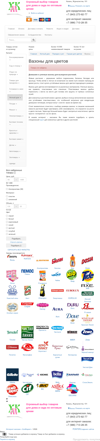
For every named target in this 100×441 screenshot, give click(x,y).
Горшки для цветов (74, 53)
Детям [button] (12, 145)
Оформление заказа (16, 34)
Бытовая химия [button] (15, 139)
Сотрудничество (34, 34)
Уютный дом (45, 53)
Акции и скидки (63, 28)
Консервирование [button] (16, 57)
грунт (42, 119)
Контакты (48, 34)
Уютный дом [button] (14, 97)
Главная (33, 53)
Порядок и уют (58, 53)
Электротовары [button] (15, 115)
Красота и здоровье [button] (13, 131)
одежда (12, 163)
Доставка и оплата (35, 28)
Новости (49, 28)
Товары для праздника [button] (14, 81)
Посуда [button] (12, 103)
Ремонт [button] (12, 109)
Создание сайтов (83, 429)
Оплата (21, 28)
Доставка (75, 28)
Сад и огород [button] (14, 65)
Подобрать (16, 238)
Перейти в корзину (7, 439)
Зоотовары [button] (13, 157)
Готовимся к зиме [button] (16, 89)
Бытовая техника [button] (16, 122)
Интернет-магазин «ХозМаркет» (19, 429)
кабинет (37, 13)
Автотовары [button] (14, 151)
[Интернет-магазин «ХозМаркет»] (15, 8)
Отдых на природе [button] (13, 73)
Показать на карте (80, 6)
